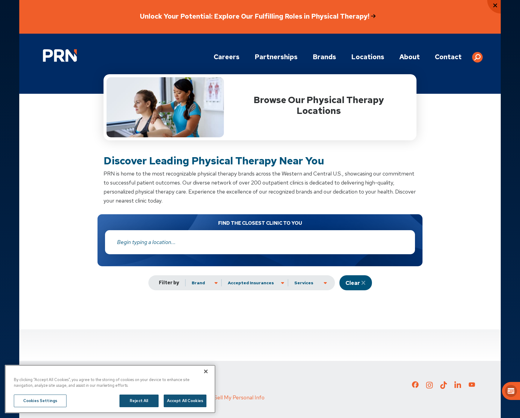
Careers (227, 57)
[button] (477, 55)
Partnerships (276, 57)
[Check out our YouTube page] (472, 385)
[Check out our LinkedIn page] (457, 387)
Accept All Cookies (185, 400)
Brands (324, 57)
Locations (367, 57)
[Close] (205, 371)
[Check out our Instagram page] (429, 387)
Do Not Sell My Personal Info (230, 397)
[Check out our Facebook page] (415, 386)
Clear (352, 282)
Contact (448, 57)
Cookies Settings (40, 400)
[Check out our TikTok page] (443, 387)
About (409, 57)
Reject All (139, 400)
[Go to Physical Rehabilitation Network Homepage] (59, 55)
